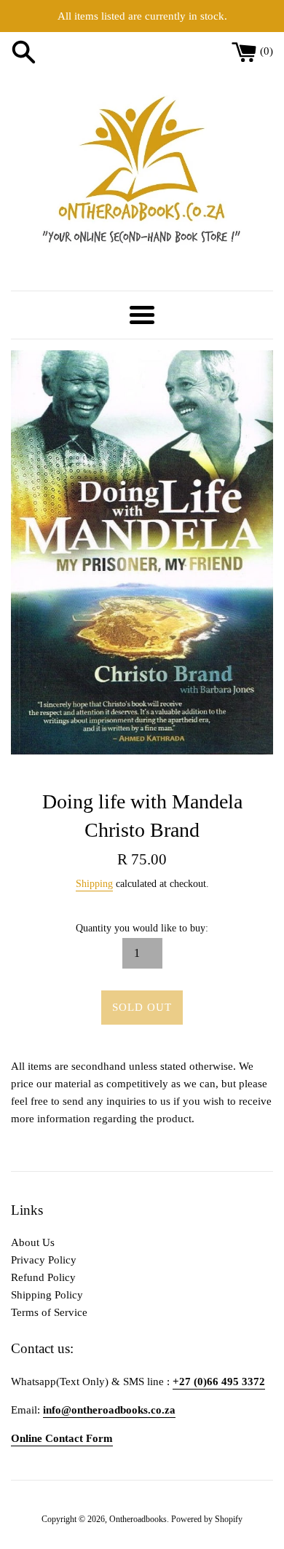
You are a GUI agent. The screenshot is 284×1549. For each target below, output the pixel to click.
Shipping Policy (47, 1295)
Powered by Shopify (206, 1519)
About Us (33, 1242)
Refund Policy (43, 1277)
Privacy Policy (43, 1260)
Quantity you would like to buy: (142, 928)
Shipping (94, 883)
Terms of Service (49, 1312)
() (266, 51)
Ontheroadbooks (138, 1519)
